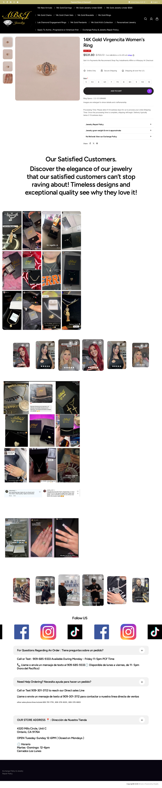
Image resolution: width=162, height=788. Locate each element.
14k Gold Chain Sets (64, 15)
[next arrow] (75, 71)
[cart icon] (157, 18)
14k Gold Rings (104, 15)
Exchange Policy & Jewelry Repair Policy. (101, 30)
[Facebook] (7, 2)
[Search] (145, 18)
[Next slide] (144, 355)
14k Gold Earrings (64, 8)
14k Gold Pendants (78, 22)
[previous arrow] (19, 71)
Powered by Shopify (151, 784)
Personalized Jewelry (126, 22)
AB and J (142, 784)
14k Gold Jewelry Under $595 (119, 8)
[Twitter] (3, 2)
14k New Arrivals (44, 8)
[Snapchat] (17, 2)
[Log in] (151, 18)
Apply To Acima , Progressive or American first (58, 30)
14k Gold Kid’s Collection (102, 22)
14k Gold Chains (44, 15)
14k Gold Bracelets (85, 15)
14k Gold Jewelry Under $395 (89, 8)
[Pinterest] (10, 2)
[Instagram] (14, 2)
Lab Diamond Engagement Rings (51, 22)
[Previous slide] (17, 355)
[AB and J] (17, 18)
